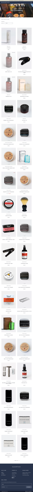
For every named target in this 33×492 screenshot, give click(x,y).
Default (7, 23)
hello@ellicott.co (14, 476)
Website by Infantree (28, 491)
